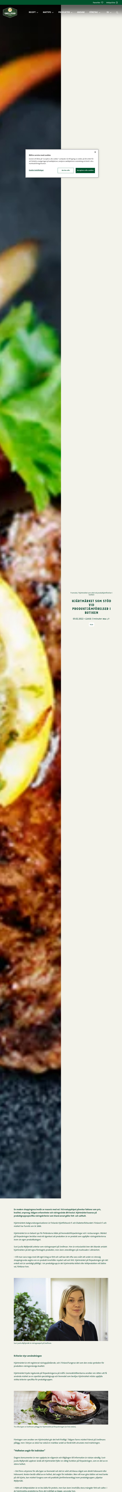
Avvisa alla (66, 170)
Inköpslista (110, 3)
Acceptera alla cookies (85, 170)
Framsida (74, 593)
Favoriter (96, 3)
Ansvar (81, 12)
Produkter (64, 12)
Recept (32, 12)
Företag (93, 12)
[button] (39, 12)
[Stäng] (95, 152)
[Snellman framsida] (10, 12)
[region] (62, 163)
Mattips (47, 12)
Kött (91, 624)
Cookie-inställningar (36, 170)
